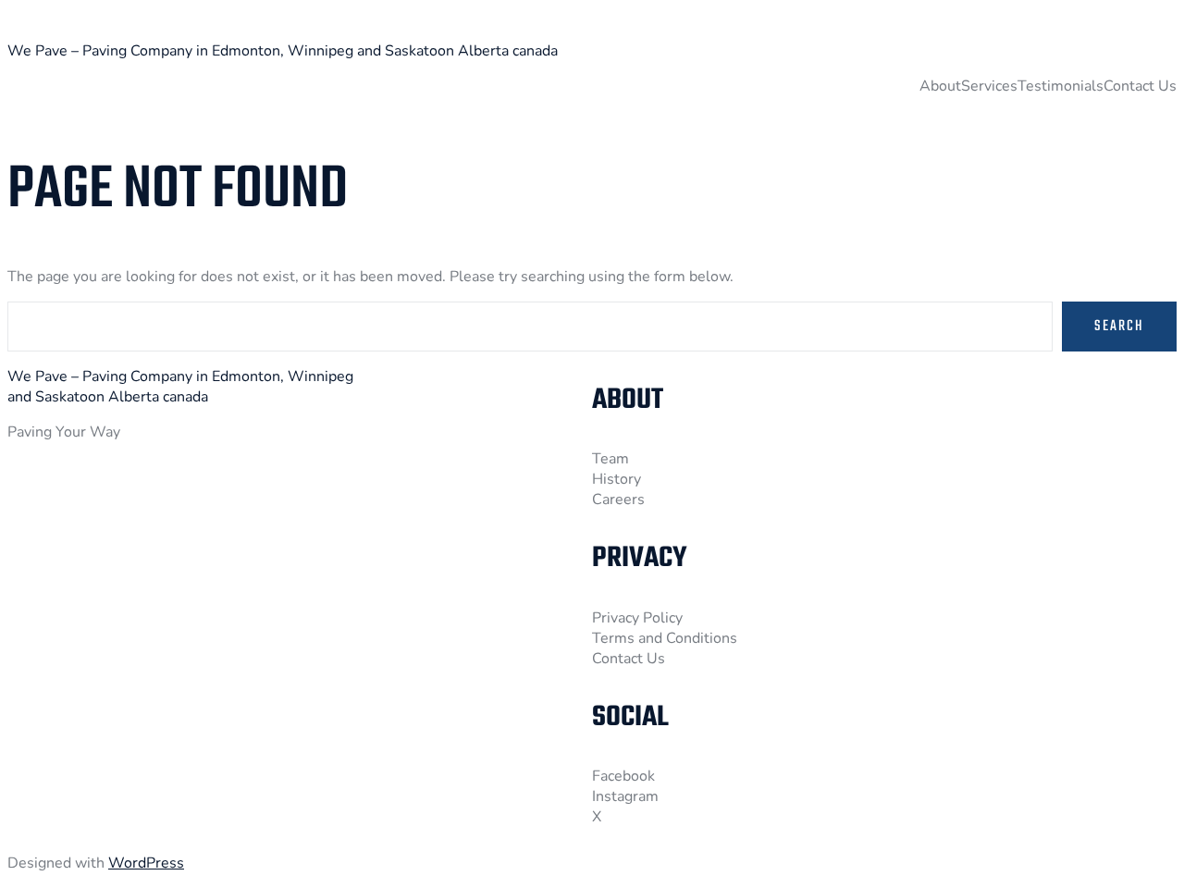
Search (1119, 326)
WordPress (146, 863)
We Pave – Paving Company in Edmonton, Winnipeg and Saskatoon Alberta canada (282, 51)
